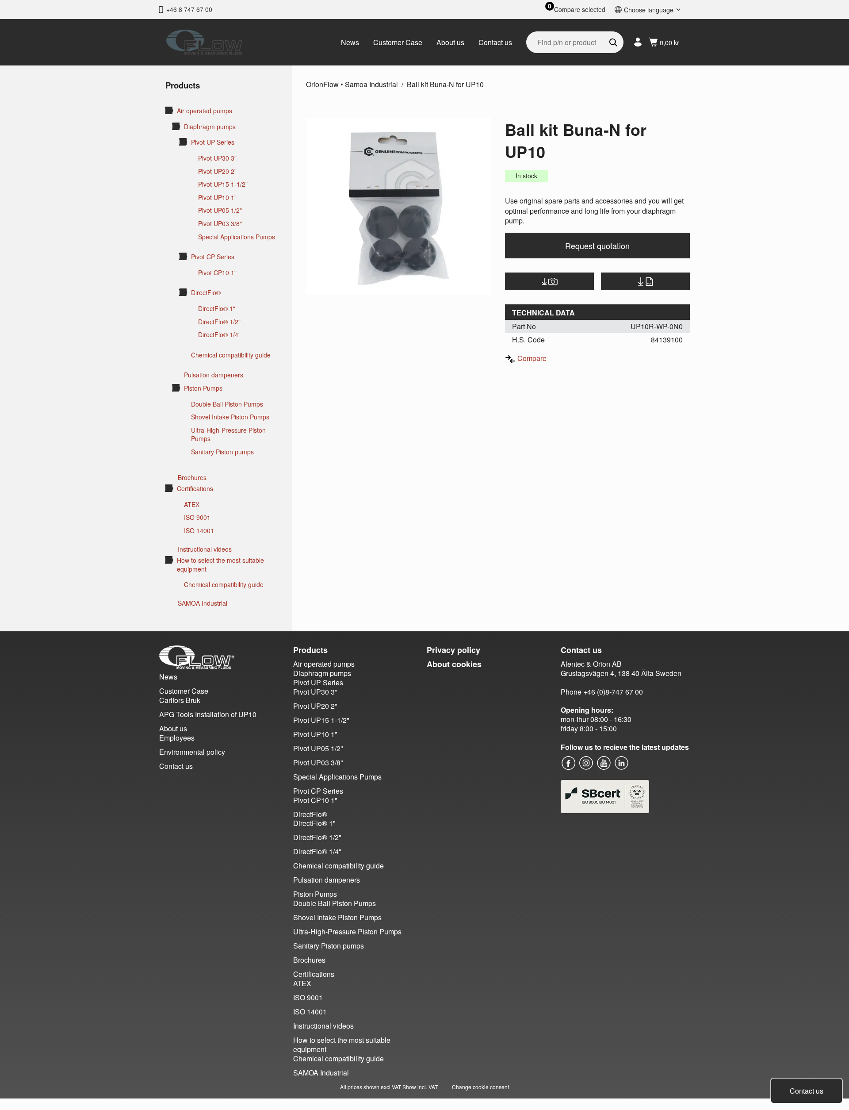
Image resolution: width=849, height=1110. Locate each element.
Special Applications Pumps (236, 237)
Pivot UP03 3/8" (220, 223)
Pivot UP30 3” (217, 158)
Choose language (648, 9)
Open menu (168, 110)
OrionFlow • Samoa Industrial (352, 84)
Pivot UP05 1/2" (220, 210)
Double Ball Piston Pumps (227, 404)
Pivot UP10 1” (217, 197)
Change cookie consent (480, 1087)
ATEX (191, 504)
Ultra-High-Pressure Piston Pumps (228, 434)
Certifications (195, 488)
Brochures (192, 477)
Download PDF (645, 281)
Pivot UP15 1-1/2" (223, 184)
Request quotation (597, 245)
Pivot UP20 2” (217, 171)
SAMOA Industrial (202, 603)
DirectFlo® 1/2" (219, 322)
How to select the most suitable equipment (220, 564)
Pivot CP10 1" (217, 273)
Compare (532, 358)
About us (450, 42)
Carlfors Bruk (179, 700)
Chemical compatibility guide (231, 355)
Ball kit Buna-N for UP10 (445, 84)
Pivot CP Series (212, 257)
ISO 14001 (199, 530)
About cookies (454, 664)
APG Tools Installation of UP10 (207, 714)
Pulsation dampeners (213, 375)
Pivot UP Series (212, 142)
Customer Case (397, 42)
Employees (177, 738)
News (350, 42)
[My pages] (638, 42)
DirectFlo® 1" (216, 308)
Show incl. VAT (420, 1087)
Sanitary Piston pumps (222, 452)
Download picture (549, 281)
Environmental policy (192, 752)
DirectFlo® (206, 292)
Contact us (495, 42)
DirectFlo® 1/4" (219, 334)
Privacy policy (453, 650)
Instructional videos (205, 549)
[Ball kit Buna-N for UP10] (398, 206)
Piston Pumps (203, 388)
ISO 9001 (197, 517)
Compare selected (579, 9)
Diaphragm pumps (210, 127)
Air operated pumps (204, 111)
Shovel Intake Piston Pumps (230, 417)
